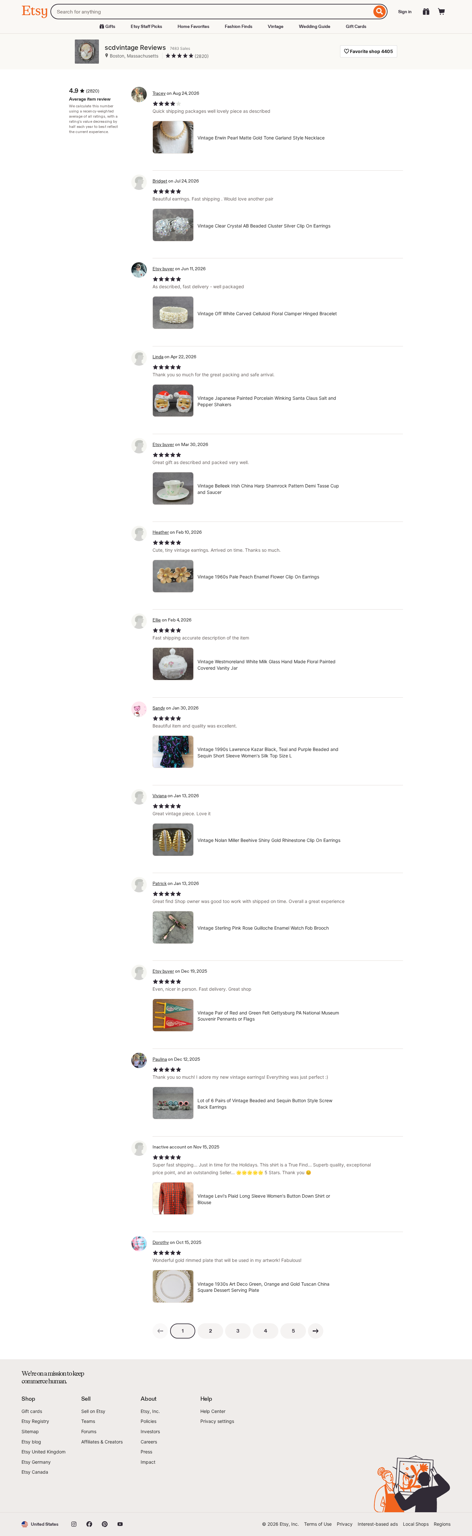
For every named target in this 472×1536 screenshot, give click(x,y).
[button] (40, 1524)
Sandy (159, 707)
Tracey (159, 93)
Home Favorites (193, 26)
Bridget (160, 180)
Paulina (160, 1059)
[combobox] (211, 11)
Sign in (405, 11)
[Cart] (441, 11)
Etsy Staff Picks (146, 26)
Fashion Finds (238, 26)
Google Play (91, 1493)
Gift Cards (356, 26)
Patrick (160, 883)
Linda (158, 356)
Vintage (276, 26)
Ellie (157, 619)
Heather (161, 532)
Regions (442, 1524)
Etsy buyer (163, 268)
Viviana (160, 795)
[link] (160, 1331)
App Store (43, 1493)
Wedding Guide (314, 26)
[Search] (380, 11)
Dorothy (161, 1242)
